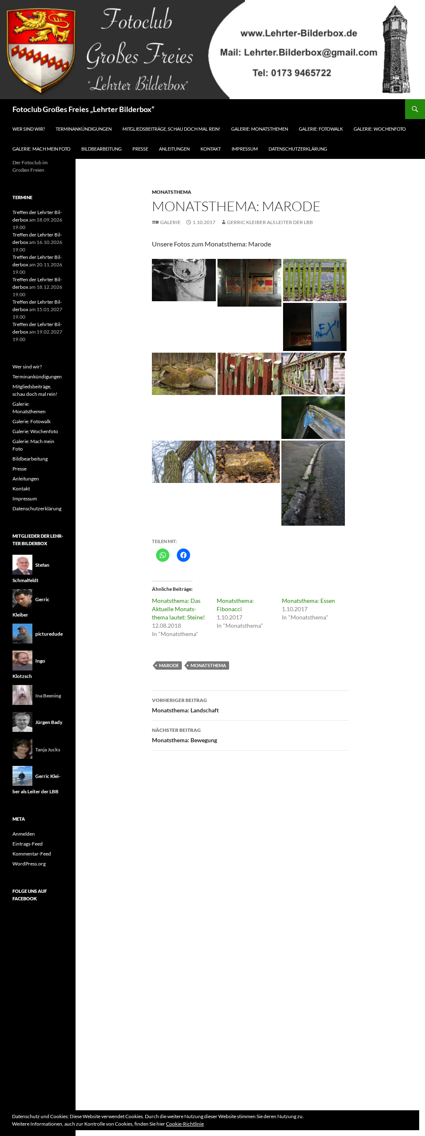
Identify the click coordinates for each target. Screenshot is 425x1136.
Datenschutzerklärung (298, 148)
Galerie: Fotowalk (321, 129)
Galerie (170, 222)
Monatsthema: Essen (308, 600)
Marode (169, 665)
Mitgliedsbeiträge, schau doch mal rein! (171, 129)
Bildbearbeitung (101, 148)
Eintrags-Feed (27, 844)
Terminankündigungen (84, 129)
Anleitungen (174, 148)
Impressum (245, 148)
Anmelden (23, 834)
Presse (140, 148)
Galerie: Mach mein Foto (41, 148)
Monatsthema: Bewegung (184, 735)
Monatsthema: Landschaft (185, 705)
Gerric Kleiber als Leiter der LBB (270, 222)
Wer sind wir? (28, 129)
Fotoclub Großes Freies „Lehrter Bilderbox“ (83, 109)
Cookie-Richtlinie (185, 1124)
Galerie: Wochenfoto (380, 129)
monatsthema (208, 665)
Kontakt (210, 148)
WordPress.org (29, 864)
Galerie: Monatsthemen (259, 129)
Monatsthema (171, 192)
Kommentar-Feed (31, 854)
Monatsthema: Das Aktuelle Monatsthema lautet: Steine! (178, 609)
